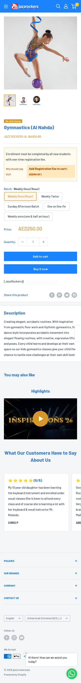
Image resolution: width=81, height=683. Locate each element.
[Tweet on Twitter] (67, 295)
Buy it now (40, 269)
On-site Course (13, 121)
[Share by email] (74, 295)
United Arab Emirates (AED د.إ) (44, 618)
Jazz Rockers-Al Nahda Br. (23, 136)
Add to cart (40, 256)
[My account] (66, 6)
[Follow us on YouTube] (21, 637)
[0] (73, 6)
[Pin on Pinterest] (59, 295)
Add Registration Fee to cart (48, 171)
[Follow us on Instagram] (14, 637)
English (10, 618)
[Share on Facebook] (52, 295)
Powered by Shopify (15, 674)
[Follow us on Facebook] (6, 637)
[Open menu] (6, 6)
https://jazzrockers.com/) (40, 281)
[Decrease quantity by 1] (22, 242)
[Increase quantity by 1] (43, 242)
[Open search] (58, 6)
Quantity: (10, 242)
